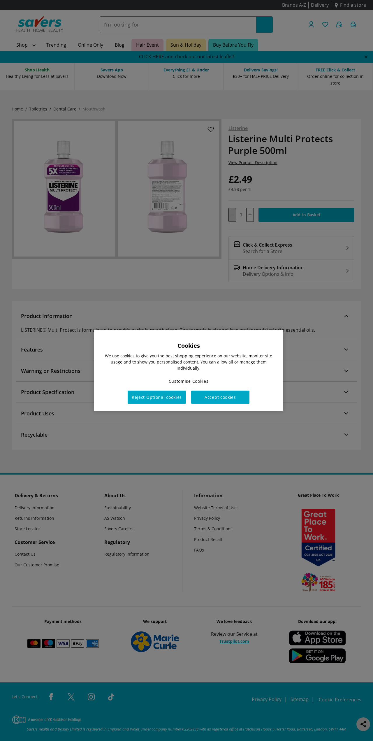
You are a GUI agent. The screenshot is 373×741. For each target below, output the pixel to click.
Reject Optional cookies (157, 397)
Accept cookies (220, 397)
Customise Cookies (189, 381)
